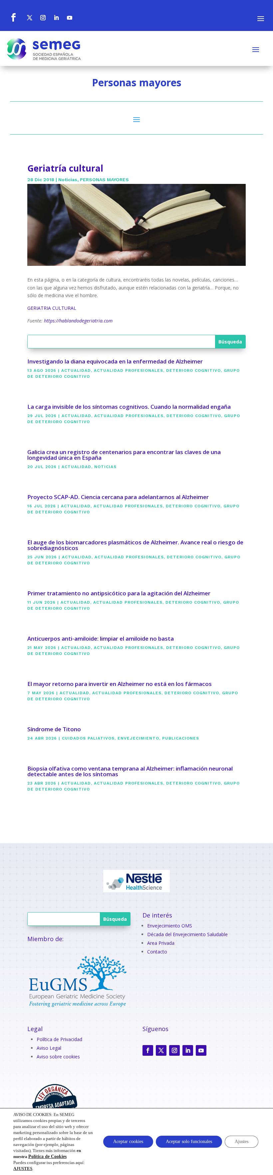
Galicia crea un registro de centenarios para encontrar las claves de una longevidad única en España (124, 454)
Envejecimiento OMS (169, 925)
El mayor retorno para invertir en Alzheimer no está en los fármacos (119, 684)
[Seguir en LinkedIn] (187, 1050)
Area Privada (160, 943)
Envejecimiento (138, 738)
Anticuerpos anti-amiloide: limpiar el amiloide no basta (100, 638)
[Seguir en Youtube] (201, 1050)
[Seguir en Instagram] (174, 1050)
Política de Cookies (47, 1156)
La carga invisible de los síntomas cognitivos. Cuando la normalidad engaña (129, 406)
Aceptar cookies (128, 1141)
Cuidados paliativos (88, 738)
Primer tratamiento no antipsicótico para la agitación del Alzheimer (118, 593)
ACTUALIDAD (76, 370)
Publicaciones (180, 738)
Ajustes (241, 1141)
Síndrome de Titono (54, 729)
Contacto (157, 951)
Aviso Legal (49, 1048)
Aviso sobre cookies (58, 1056)
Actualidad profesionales (128, 370)
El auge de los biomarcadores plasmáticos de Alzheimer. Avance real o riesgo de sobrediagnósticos (135, 545)
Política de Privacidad (59, 1039)
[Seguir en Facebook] (147, 1050)
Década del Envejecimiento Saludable (187, 934)
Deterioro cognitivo (193, 370)
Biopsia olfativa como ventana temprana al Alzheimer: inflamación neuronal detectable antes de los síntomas (130, 771)
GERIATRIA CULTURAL (51, 308)
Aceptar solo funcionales (189, 1141)
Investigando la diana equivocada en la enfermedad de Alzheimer (115, 361)
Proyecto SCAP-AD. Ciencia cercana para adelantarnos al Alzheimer (118, 497)
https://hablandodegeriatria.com (78, 320)
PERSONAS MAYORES (104, 179)
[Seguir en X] (161, 1050)
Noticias (67, 179)
